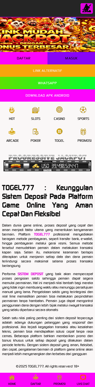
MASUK (71, 58)
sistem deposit (30, 274)
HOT (12, 118)
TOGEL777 (42, 234)
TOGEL (59, 140)
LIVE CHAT (83, 384)
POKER (36, 140)
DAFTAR (24, 58)
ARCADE (12, 140)
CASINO (59, 118)
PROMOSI (85, 140)
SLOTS (35, 118)
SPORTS (83, 118)
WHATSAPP (47, 83)
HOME (12, 384)
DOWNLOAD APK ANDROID (47, 95)
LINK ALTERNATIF (47, 70)
